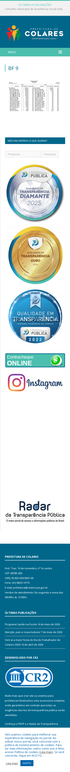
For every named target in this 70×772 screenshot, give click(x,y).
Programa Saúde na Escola (21, 624)
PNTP (21, 724)
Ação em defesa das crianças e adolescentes (34, 9)
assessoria (46, 700)
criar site (29, 695)
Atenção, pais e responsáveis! (22, 632)
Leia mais (46, 752)
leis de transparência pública (40, 710)
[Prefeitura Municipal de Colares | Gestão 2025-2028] (35, 32)
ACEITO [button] (27, 763)
